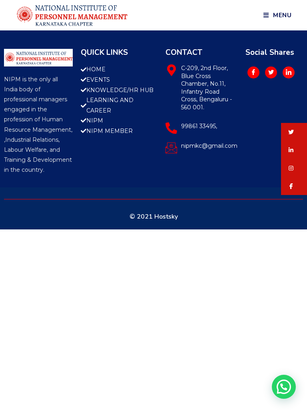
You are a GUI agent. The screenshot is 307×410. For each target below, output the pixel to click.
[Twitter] (271, 72)
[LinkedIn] (289, 72)
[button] (294, 132)
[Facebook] (253, 72)
